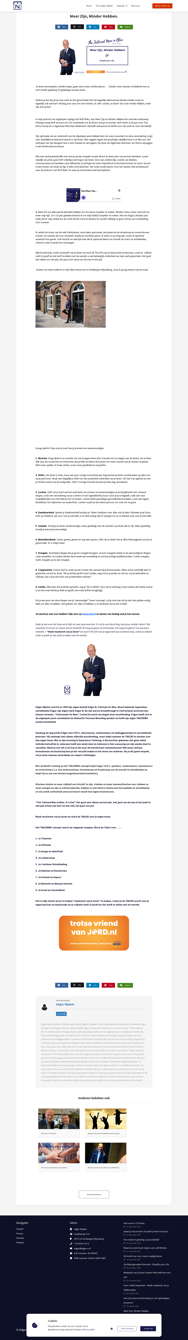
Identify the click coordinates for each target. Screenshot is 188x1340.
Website (60, 1014)
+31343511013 (81, 1243)
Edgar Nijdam (65, 1004)
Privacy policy (88, 1329)
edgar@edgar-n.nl (82, 1248)
